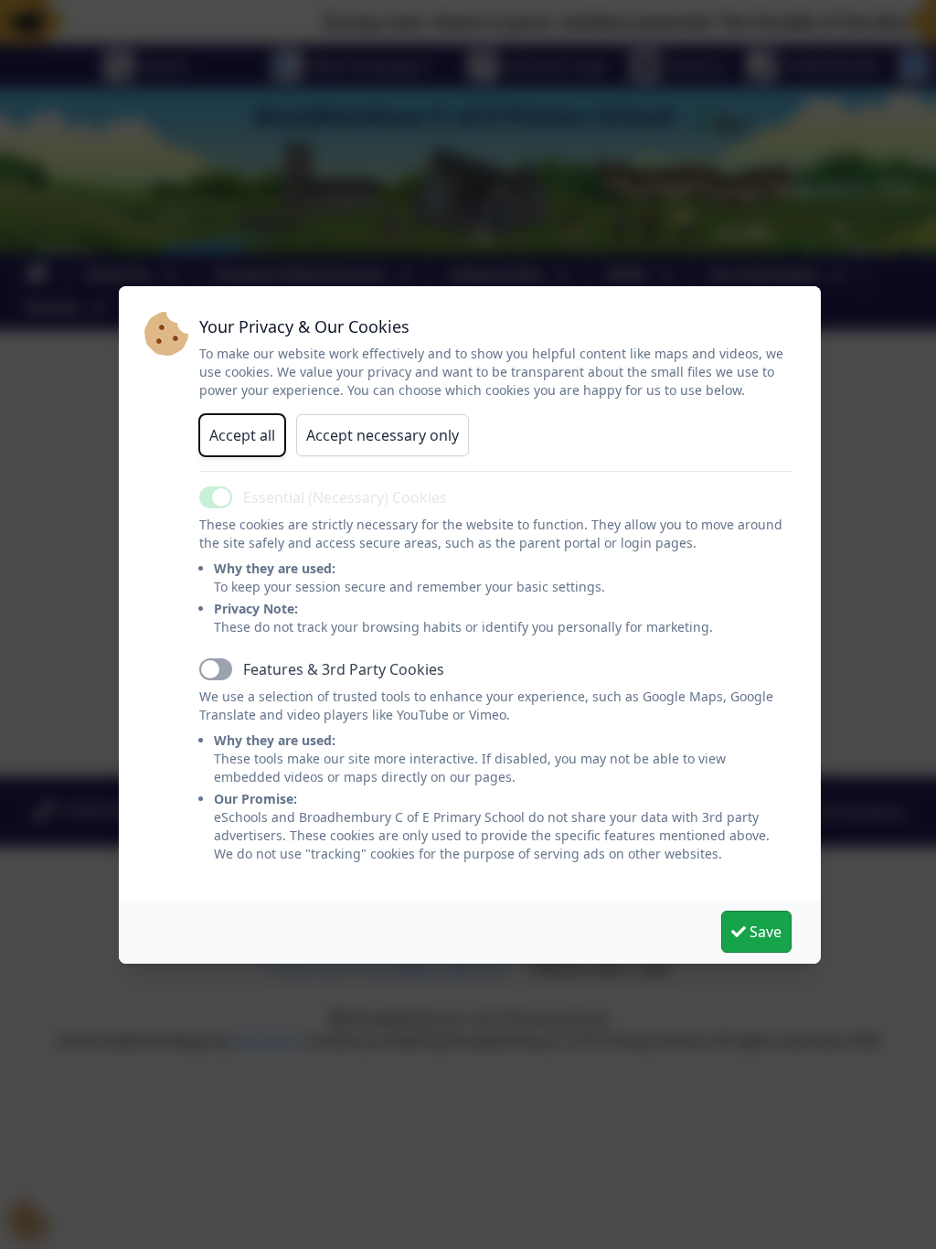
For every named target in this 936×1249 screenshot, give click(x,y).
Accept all (242, 435)
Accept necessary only (382, 435)
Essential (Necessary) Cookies (345, 497)
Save (764, 932)
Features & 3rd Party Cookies (343, 669)
